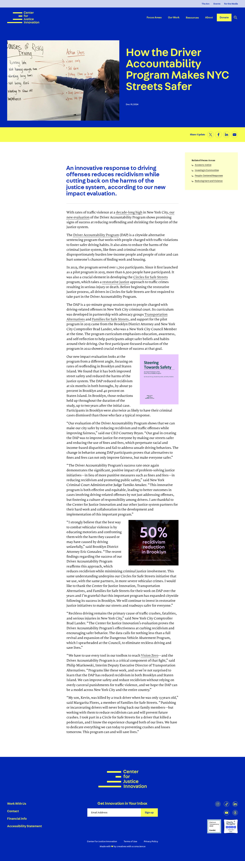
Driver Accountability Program (96, 235)
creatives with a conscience (131, 846)
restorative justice (115, 282)
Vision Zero (149, 656)
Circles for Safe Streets (150, 277)
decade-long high (129, 212)
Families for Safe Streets (110, 319)
